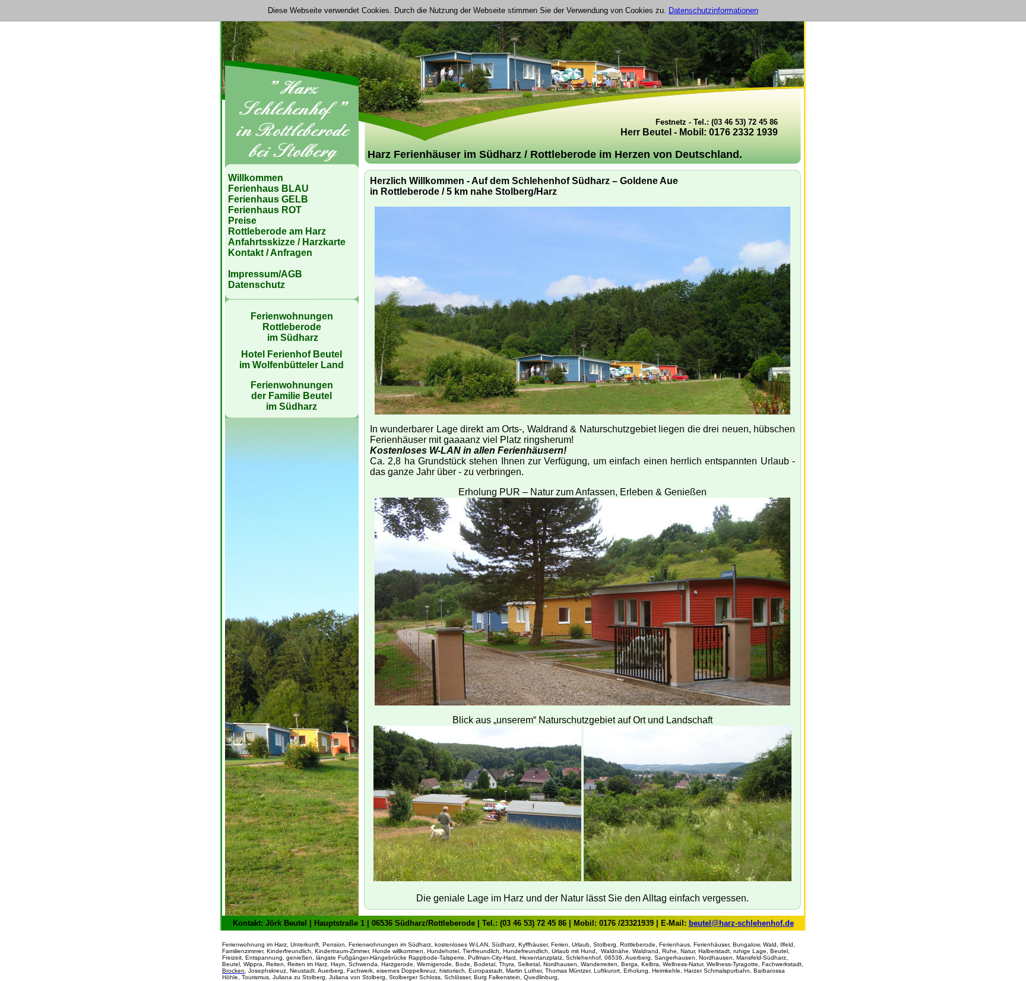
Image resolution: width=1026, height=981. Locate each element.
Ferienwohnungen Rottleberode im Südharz (292, 327)
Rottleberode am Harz (277, 231)
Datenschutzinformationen (713, 10)
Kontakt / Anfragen (270, 253)
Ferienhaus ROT (265, 210)
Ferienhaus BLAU (268, 188)
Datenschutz (256, 285)
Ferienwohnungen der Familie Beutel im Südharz (292, 396)
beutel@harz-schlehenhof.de (741, 923)
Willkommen (255, 178)
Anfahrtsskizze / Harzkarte (287, 242)
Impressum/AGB (265, 274)
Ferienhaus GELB (268, 199)
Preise (242, 221)
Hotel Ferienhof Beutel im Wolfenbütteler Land (291, 359)
